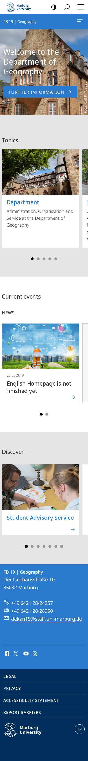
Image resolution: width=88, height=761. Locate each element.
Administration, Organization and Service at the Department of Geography (40, 213)
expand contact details (80, 729)
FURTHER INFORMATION (37, 92)
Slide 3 (44, 258)
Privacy (12, 688)
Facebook (6, 653)
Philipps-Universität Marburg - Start (21, 7)
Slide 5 (55, 258)
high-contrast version (53, 7)
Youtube (25, 653)
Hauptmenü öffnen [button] (81, 7)
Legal (10, 676)
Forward (81, 368)
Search (67, 7)
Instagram (35, 653)
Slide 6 (55, 546)
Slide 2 (38, 258)
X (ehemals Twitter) (16, 653)
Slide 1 (32, 258)
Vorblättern (81, 203)
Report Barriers (22, 712)
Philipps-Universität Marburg (32, 737)
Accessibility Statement (31, 700)
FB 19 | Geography (81, 21)
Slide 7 (61, 546)
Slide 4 (49, 258)
